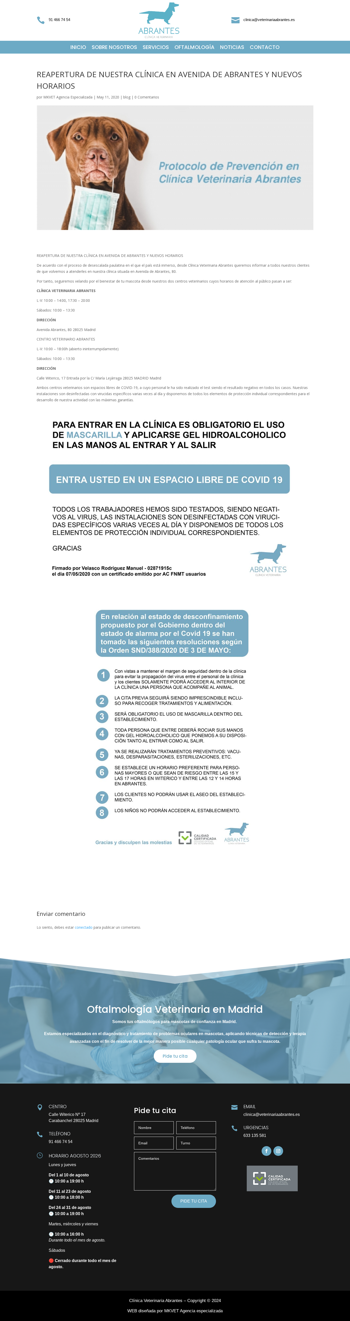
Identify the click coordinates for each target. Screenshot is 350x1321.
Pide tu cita (175, 1056)
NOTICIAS (232, 48)
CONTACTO (265, 48)
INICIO (78, 48)
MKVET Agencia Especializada (67, 97)
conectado (83, 927)
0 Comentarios (147, 97)
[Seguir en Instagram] (278, 1151)
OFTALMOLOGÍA (194, 48)
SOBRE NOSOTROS (114, 48)
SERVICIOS (156, 48)
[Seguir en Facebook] (266, 1151)
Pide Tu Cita (193, 1201)
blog (126, 97)
